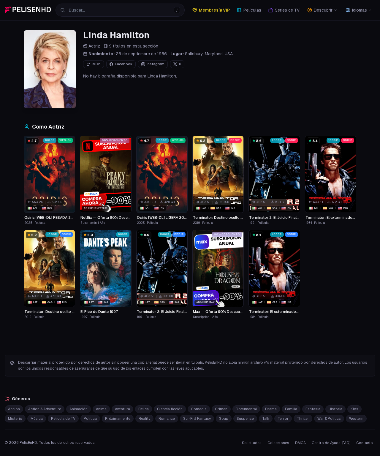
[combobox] (120, 10)
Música (37, 419)
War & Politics (329, 419)
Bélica (143, 409)
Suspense (245, 419)
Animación (78, 409)
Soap (223, 419)
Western (356, 419)
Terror (283, 419)
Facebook (123, 64)
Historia (335, 409)
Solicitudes (252, 443)
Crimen (221, 409)
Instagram (155, 64)
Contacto (364, 443)
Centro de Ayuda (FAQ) (331, 443)
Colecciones (278, 443)
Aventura (122, 409)
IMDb (96, 64)
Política (90, 419)
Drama (271, 409)
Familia (291, 409)
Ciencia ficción (170, 409)
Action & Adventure (44, 409)
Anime (101, 409)
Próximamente (117, 419)
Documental (246, 409)
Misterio (15, 419)
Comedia (199, 409)
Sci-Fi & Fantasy (197, 419)
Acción (14, 409)
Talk (265, 419)
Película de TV (63, 419)
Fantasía (312, 409)
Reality (144, 419)
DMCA (300, 443)
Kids (354, 409)
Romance (167, 419)
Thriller (303, 419)
